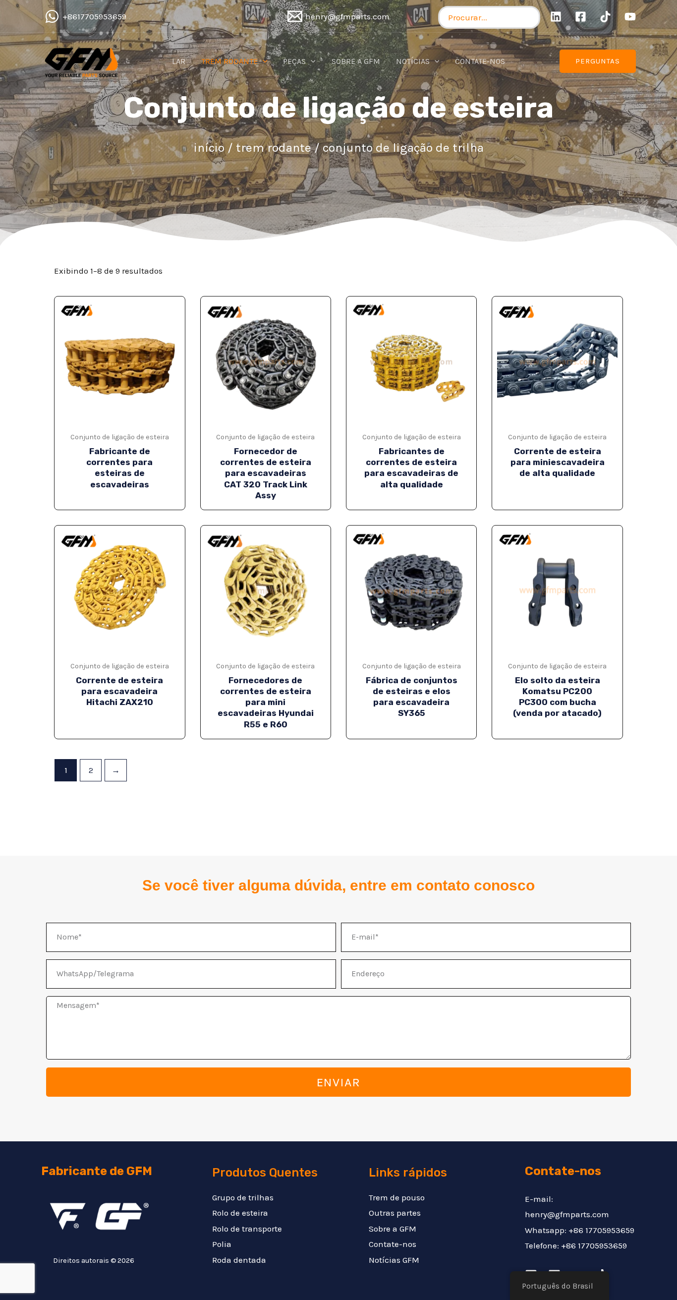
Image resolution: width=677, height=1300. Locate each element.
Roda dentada (239, 1260)
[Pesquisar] (530, 17)
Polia (221, 1244)
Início (209, 147)
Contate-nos (392, 1244)
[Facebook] (580, 16)
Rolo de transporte (247, 1229)
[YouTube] (630, 16)
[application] (263, 61)
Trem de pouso (397, 1197)
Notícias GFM (394, 1260)
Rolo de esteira (240, 1213)
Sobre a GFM (392, 1229)
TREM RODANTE (273, 147)
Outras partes (395, 1213)
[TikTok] (605, 16)
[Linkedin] (556, 16)
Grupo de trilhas (243, 1197)
